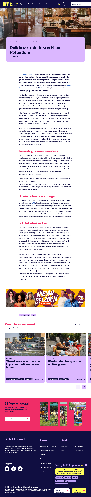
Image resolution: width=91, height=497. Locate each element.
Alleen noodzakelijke (60, 491)
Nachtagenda (79, 446)
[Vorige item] (78, 387)
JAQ (33, 203)
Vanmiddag (59, 477)
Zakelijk (42, 459)
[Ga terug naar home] (10, 4)
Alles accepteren (77, 491)
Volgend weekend (70, 481)
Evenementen (24, 315)
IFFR (40, 88)
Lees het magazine (46, 472)
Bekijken (37, 379)
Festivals (64, 446)
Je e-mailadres (10, 419)
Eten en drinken (53, 379)
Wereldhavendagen (12, 379)
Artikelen (40, 4)
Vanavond (68, 477)
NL (64, 2)
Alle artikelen (79, 325)
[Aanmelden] (27, 419)
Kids (62, 450)
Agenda (22, 4)
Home (11, 42)
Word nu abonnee (45, 467)
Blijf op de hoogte (45, 463)
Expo (33, 315)
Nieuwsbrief (49, 4)
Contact (42, 455)
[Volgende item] (84, 387)
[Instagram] (7, 468)
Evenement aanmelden (47, 450)
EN (64, 5)
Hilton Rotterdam (28, 74)
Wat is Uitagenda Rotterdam (48, 446)
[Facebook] (13, 468)
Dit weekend (59, 481)
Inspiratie (31, 4)
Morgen (75, 477)
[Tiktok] (20, 468)
